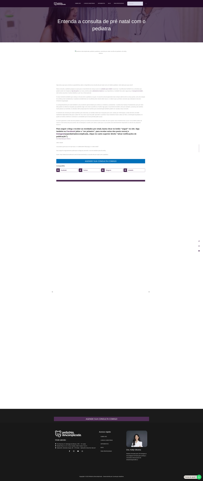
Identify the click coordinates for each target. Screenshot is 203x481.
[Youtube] (199, 251)
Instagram (60, 134)
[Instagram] (199, 246)
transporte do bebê (137, 91)
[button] (67, 170)
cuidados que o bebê (106, 89)
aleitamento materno (98, 91)
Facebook (70, 131)
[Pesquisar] (146, 4)
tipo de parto (75, 91)
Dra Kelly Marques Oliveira (63, 138)
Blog (109, 3)
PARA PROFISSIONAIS (119, 3)
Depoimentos (101, 3)
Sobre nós (78, 3)
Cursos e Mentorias (89, 3)
